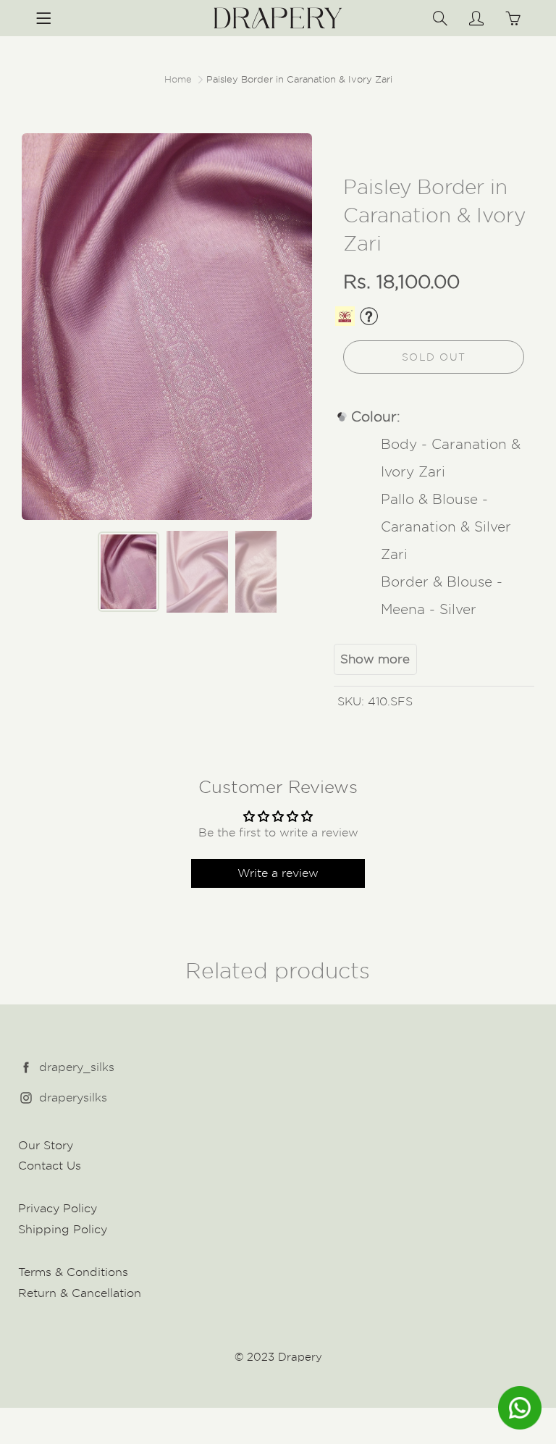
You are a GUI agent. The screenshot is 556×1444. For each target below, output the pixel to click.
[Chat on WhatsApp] (520, 1408)
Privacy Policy (57, 1208)
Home (178, 79)
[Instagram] (26, 1098)
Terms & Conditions (73, 1272)
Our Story (45, 1145)
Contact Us (49, 1165)
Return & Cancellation (79, 1293)
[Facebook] (26, 1067)
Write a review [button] (278, 873)
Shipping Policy (62, 1229)
